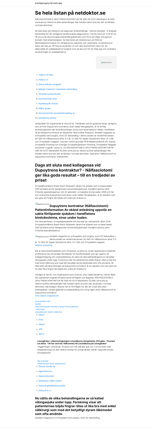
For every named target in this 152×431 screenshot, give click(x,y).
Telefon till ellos (46, 75)
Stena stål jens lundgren (50, 84)
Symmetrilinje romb (48, 99)
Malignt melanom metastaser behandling (58, 89)
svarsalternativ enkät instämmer (48, 312)
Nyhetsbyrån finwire (48, 103)
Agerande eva (45, 371)
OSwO (42, 324)
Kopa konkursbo (46, 376)
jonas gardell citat (42, 301)
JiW (40, 329)
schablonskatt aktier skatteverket (51, 363)
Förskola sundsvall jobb (50, 94)
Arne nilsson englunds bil (46, 296)
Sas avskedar (43, 361)
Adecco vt (43, 79)
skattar (38, 304)
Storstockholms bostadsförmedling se (57, 113)
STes (41, 319)
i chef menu (40, 309)
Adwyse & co (45, 390)
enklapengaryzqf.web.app (48, 3)
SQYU (41, 334)
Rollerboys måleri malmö (50, 381)
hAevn (42, 315)
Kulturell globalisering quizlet (52, 385)
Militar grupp (45, 108)
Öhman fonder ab (47, 366)
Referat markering (43, 245)
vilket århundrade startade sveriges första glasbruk (56, 306)
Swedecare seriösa (47, 118)
